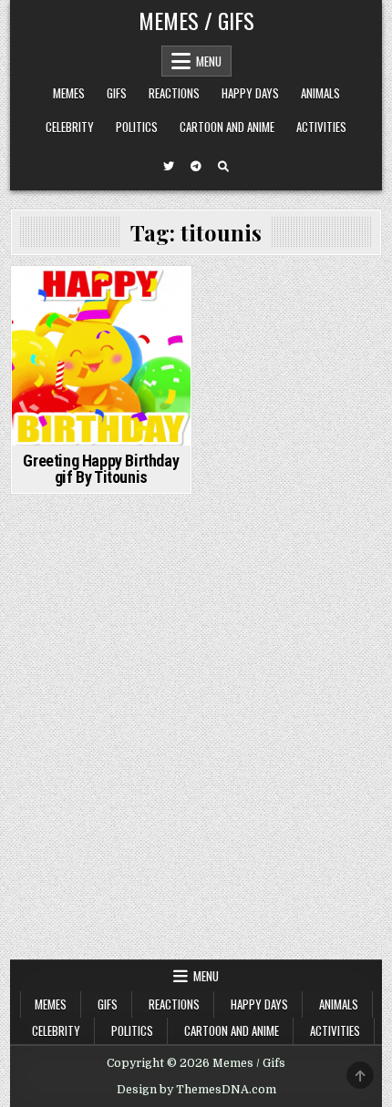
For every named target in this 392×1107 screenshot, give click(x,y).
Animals (320, 93)
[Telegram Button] (196, 167)
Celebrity (70, 127)
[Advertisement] (196, 754)
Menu (209, 61)
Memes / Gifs (196, 20)
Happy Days (250, 93)
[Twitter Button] (169, 167)
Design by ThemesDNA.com (196, 1089)
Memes (69, 93)
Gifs (117, 93)
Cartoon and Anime (227, 127)
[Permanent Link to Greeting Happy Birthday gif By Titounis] (101, 356)
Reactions (174, 93)
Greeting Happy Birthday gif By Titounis (101, 469)
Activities (321, 127)
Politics (137, 127)
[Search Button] (223, 167)
